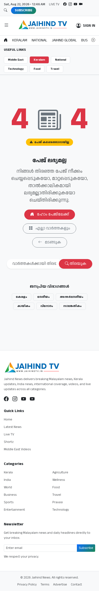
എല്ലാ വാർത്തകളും (52, 228)
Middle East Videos (17, 449)
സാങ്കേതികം (72, 306)
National (60, 60)
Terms (45, 584)
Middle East (16, 60)
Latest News (12, 427)
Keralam (39, 60)
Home (8, 419)
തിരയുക (77, 264)
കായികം (23, 306)
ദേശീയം (43, 297)
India (7, 479)
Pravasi (57, 502)
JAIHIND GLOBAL (64, 40)
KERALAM (19, 40)
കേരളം (21, 297)
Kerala (8, 472)
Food (37, 69)
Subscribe (86, 548)
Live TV (9, 434)
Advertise (60, 584)
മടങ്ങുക (52, 242)
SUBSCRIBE (23, 10)
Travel (54, 69)
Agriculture (60, 472)
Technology (16, 69)
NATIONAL (39, 40)
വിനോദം (46, 306)
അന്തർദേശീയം (71, 297)
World (8, 487)
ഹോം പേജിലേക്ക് (52, 214)
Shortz (9, 441)
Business (10, 494)
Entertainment (14, 509)
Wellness (58, 479)
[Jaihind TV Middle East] (32, 399)
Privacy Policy (27, 584)
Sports (8, 502)
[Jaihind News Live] (23, 399)
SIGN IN (89, 25)
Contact (76, 584)
